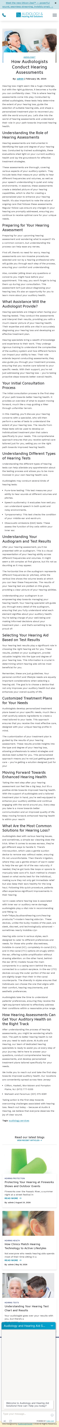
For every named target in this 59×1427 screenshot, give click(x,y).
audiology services (19, 1120)
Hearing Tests (12, 1303)
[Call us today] (4, 15)
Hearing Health (12, 1240)
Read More (11, 1198)
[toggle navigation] (54, 15)
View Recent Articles (28, 1140)
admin (20, 78)
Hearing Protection (15, 1178)
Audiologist (29, 57)
